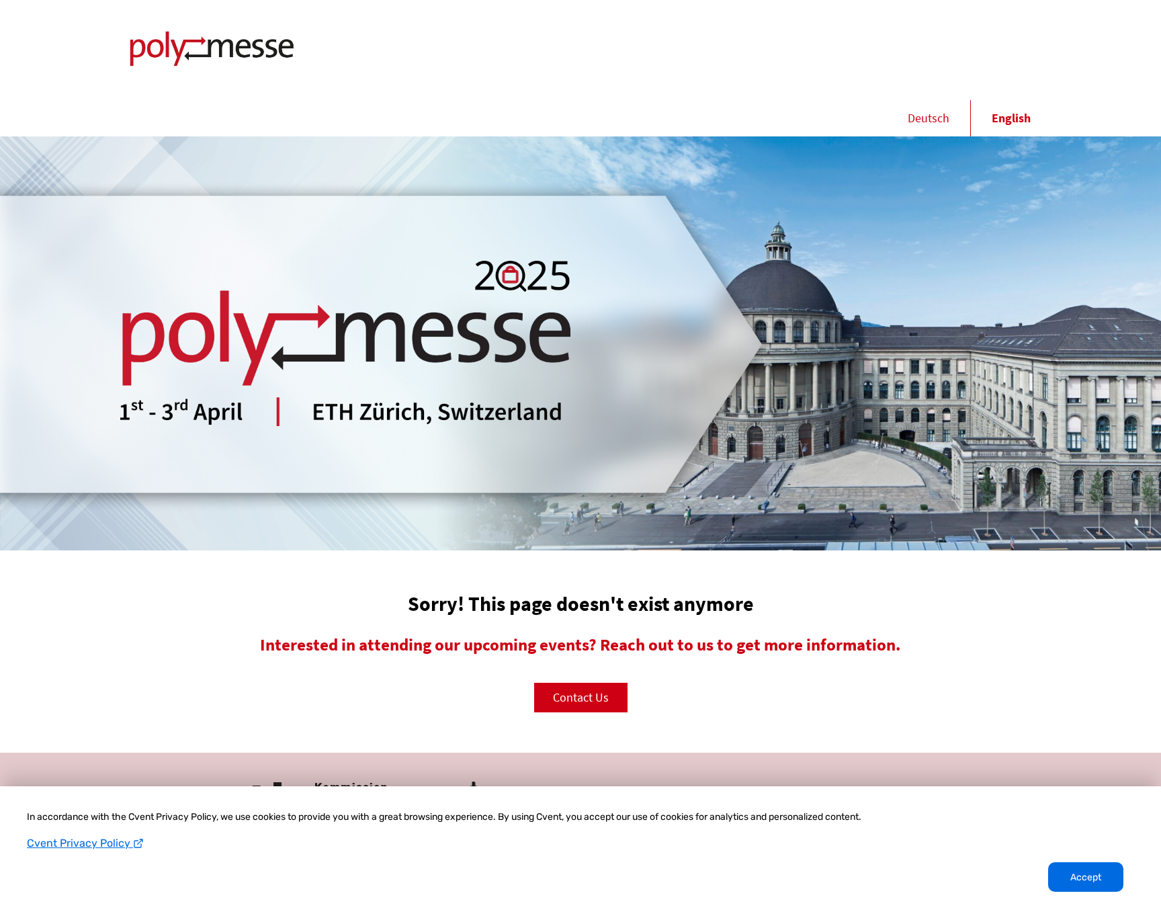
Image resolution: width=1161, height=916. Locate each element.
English (1011, 118)
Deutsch (928, 118)
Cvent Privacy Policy (80, 843)
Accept (1085, 877)
